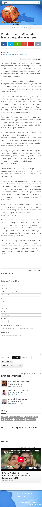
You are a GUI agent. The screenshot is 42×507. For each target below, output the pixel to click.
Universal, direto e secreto (17, 399)
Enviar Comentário (13, 365)
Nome (3, 285)
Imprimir (37, 59)
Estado (3, 318)
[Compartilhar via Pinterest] (31, 44)
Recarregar (7, 361)
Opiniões (12, 375)
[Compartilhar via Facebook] (4, 44)
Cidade (3, 312)
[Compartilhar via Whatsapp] (17, 44)
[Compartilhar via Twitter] (11, 44)
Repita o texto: (6, 357)
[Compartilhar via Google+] (24, 44)
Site (2, 298)
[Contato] (19, 496)
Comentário (5, 332)
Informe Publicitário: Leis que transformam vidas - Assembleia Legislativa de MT (16, 475)
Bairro (3, 305)
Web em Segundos (35, 504)
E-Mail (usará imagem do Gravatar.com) (14, 292)
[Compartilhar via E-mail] (38, 44)
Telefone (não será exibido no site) (12, 325)
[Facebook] (17, 496)
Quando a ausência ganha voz (19, 390)
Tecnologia (5, 52)
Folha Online (37, 270)
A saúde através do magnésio (18, 381)
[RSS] (24, 496)
